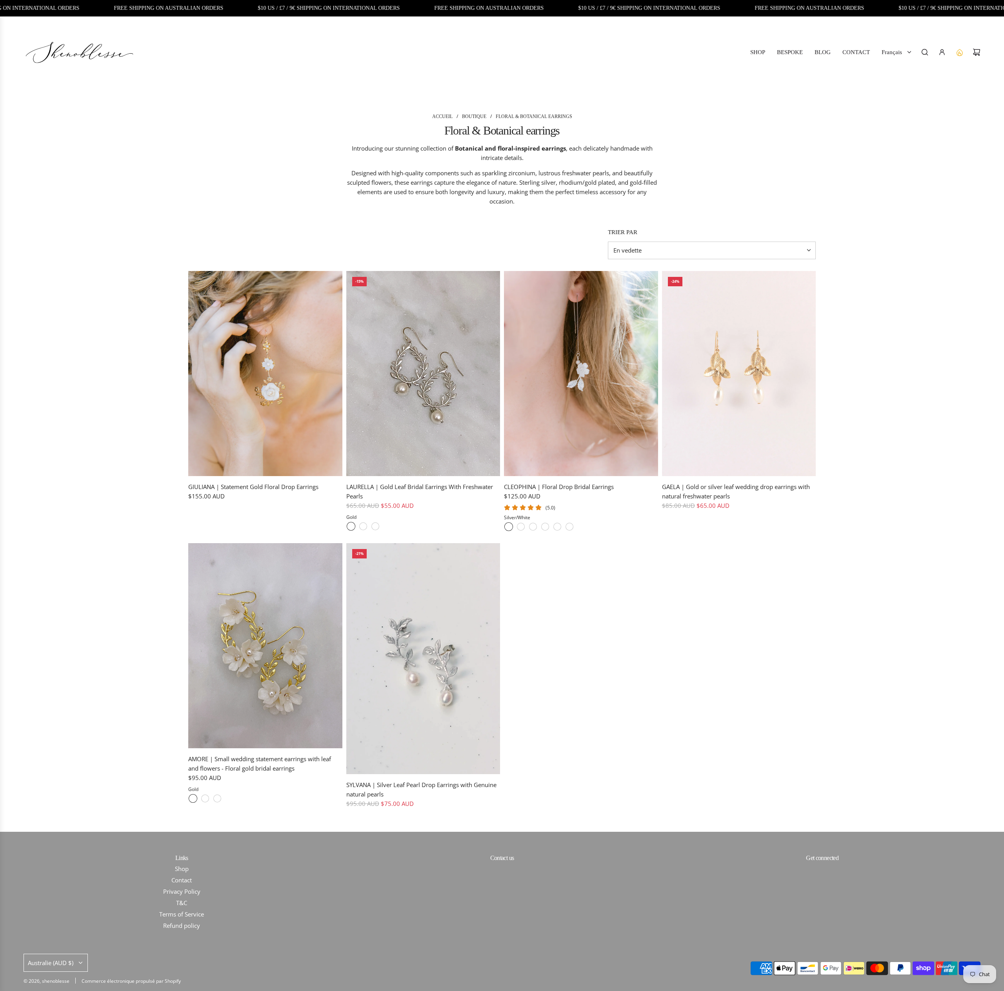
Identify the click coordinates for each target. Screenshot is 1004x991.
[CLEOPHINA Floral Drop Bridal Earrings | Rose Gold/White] (557, 527)
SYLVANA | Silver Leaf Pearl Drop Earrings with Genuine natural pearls (421, 789)
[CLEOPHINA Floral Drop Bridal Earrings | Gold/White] (533, 527)
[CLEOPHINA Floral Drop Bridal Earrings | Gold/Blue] (545, 527)
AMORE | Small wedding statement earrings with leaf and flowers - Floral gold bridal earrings (259, 763)
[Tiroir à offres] (959, 52)
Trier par (622, 232)
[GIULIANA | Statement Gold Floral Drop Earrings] (265, 373)
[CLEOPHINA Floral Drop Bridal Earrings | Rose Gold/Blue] (569, 527)
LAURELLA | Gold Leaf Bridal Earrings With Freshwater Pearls (419, 491)
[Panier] (976, 52)
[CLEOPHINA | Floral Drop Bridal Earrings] (581, 373)
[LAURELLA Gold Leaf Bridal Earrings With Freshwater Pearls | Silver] (363, 526)
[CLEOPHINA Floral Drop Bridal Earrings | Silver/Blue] (521, 527)
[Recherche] (924, 52)
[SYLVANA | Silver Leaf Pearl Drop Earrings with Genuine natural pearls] (423, 658)
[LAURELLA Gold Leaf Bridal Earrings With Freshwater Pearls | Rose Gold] (375, 526)
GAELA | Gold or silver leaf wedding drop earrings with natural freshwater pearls (736, 491)
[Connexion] (942, 52)
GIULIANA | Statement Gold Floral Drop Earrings (253, 487)
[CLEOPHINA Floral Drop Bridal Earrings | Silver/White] (509, 527)
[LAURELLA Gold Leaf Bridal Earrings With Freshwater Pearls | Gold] (351, 526)
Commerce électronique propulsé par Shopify (131, 981)
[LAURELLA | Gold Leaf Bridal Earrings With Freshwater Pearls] (423, 373)
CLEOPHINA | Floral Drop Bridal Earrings (559, 487)
